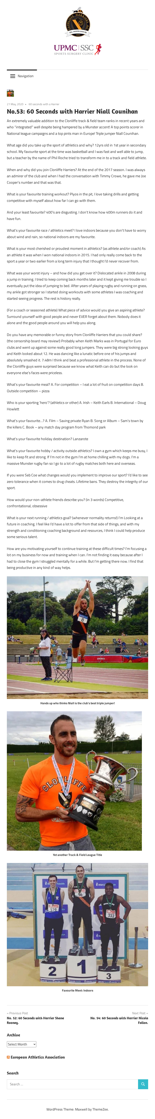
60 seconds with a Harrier (44, 104)
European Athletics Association (38, 1057)
